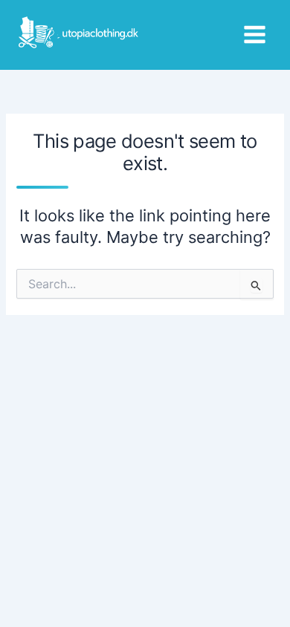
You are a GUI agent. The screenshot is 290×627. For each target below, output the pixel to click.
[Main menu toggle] (254, 34)
